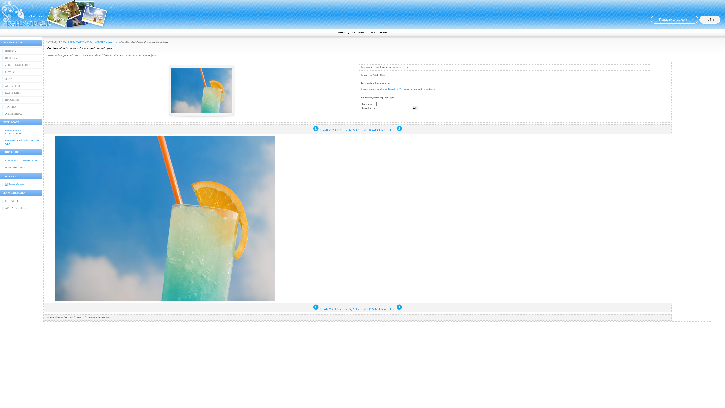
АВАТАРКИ (358, 32)
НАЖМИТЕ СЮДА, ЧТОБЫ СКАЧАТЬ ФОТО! (358, 130)
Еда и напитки (382, 83)
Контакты (11, 201)
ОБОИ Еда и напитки (106, 42)
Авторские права (16, 208)
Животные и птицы (17, 65)
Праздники (12, 100)
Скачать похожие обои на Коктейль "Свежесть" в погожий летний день (398, 89)
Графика (10, 72)
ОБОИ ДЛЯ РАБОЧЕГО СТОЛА (77, 42)
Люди (8, 79)
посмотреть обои (400, 67)
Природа (10, 51)
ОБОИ (341, 32)
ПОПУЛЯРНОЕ (379, 32)
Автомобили (13, 86)
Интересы (11, 58)
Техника (10, 107)
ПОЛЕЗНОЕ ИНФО (15, 167)
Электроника (13, 114)
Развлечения (13, 93)
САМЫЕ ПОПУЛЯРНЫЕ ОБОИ (21, 160)
